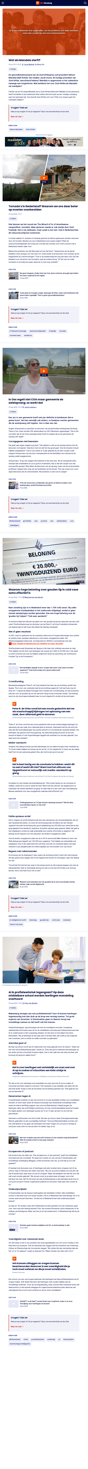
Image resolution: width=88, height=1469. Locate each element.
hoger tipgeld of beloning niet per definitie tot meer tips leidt (37, 644)
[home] (44, 3)
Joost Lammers (30, 407)
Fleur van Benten (30, 1003)
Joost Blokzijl (29, 64)
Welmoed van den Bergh (33, 597)
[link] (17, 116)
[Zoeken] (85, 3)
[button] (13, 69)
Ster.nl (50, 135)
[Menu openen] (2, 3)
